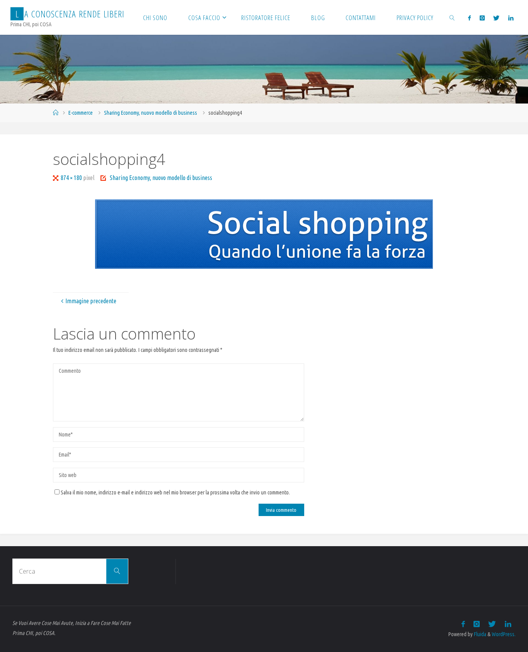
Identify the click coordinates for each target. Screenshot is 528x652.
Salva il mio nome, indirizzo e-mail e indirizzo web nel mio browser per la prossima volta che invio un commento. (175, 492)
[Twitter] (496, 18)
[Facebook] (469, 18)
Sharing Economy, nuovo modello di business (150, 113)
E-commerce (80, 113)
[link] (452, 17)
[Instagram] (482, 18)
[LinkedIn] (510, 18)
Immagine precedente (90, 300)
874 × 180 (72, 177)
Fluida (479, 634)
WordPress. (504, 634)
